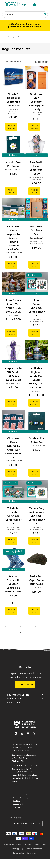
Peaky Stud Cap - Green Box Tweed (36, 579)
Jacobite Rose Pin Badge (13, 164)
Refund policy (40, 844)
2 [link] (20, 626)
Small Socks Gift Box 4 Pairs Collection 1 (36, 232)
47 (21, 632)
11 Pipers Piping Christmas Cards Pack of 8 (37, 307)
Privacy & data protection (25, 798)
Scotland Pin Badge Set (36, 440)
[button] (44, 5)
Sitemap (17, 807)
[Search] (45, 14)
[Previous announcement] (5, 25)
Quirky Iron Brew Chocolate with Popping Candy (37, 101)
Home (5, 36)
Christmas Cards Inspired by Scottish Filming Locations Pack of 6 (13, 238)
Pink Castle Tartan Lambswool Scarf (36, 167)
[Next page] (29, 632)
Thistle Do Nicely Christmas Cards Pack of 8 (13, 515)
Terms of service (33, 853)
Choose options (11, 333)
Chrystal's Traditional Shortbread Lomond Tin (13, 99)
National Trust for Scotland (21, 844)
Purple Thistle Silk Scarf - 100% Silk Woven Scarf (13, 374)
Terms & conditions (22, 795)
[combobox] (25, 14)
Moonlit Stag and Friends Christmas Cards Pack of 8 (37, 515)
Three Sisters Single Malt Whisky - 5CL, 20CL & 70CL (13, 305)
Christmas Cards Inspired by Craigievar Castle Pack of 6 (13, 447)
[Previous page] (5, 626)
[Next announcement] (45, 25)
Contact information (34, 849)
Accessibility (19, 804)
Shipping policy (16, 849)
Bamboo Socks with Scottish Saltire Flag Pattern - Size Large (13, 585)
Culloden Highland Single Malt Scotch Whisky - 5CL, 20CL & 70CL (37, 378)
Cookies (16, 801)
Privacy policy (18, 853)
